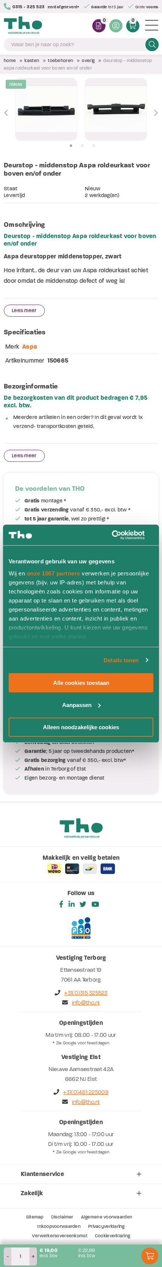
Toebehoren (60, 60)
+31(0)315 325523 (85, 992)
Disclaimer (62, 1217)
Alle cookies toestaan (81, 683)
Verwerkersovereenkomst (59, 1235)
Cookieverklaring (112, 1235)
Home (10, 60)
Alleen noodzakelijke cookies (81, 727)
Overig (88, 60)
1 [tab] (71, 146)
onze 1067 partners (53, 573)
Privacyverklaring (106, 1226)
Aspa (29, 346)
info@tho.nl (85, 1002)
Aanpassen (77, 705)
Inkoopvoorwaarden (59, 1226)
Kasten (31, 60)
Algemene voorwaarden (107, 1217)
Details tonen (121, 660)
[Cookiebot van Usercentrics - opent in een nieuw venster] (120, 535)
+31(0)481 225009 (85, 1092)
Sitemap (35, 1217)
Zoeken (152, 44)
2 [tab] (82, 146)
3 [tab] (93, 146)
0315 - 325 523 (28, 6)
